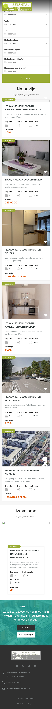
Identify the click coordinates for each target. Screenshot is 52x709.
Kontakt (26, 627)
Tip (5, 31)
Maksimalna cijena (12, 50)
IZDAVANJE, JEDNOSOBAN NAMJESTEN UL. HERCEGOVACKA (24, 554)
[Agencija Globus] (17, 10)
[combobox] (26, 14)
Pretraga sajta (26, 635)
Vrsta (6, 21)
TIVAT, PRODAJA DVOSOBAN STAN (23, 179)
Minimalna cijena (11, 40)
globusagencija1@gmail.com (18, 688)
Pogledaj (26, 102)
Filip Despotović (30, 704)
